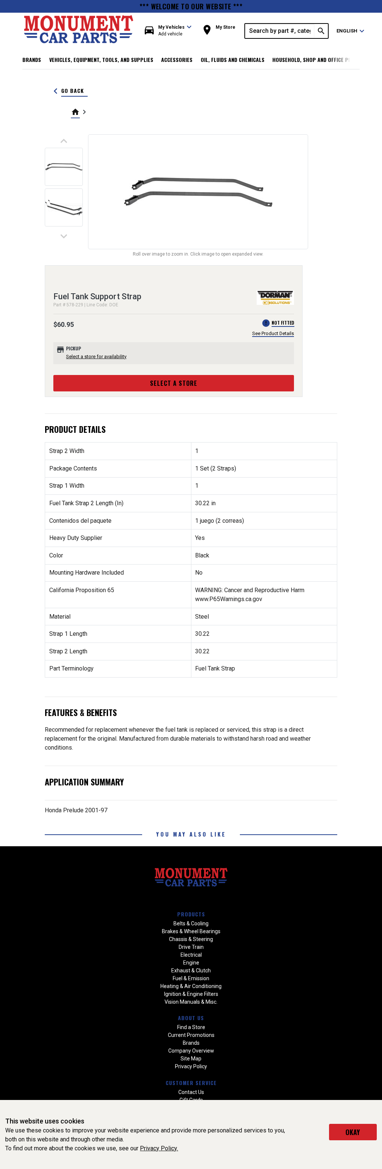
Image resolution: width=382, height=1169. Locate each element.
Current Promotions (191, 1035)
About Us (191, 1018)
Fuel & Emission (191, 978)
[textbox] (279, 31)
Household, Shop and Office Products (321, 59)
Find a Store (191, 1027)
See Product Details (273, 333)
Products (191, 914)
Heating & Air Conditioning (191, 986)
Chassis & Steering (191, 939)
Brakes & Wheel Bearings (191, 931)
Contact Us (191, 1092)
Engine (191, 963)
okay (352, 1132)
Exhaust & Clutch (191, 970)
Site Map (191, 1059)
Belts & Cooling (191, 923)
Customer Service (191, 1083)
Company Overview (191, 1051)
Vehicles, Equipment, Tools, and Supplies (101, 59)
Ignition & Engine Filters (191, 994)
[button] (168, 31)
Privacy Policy (191, 1066)
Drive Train (191, 947)
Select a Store (173, 383)
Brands (31, 59)
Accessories (176, 59)
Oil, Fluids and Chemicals (232, 59)
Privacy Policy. (159, 1148)
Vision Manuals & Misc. (191, 1002)
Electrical (191, 955)
